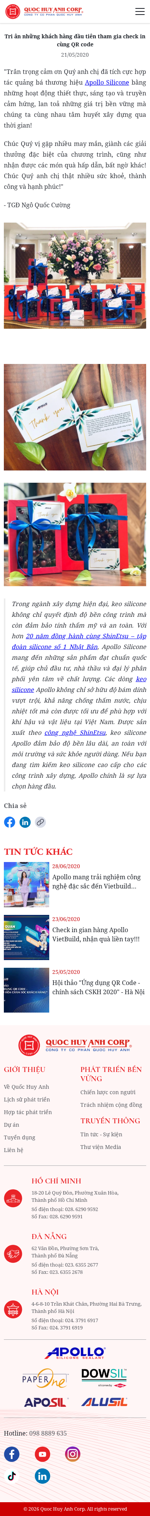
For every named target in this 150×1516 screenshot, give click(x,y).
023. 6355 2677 (81, 1264)
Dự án (11, 1124)
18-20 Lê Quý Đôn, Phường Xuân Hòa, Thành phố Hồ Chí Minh (75, 1196)
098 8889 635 (48, 1433)
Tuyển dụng (19, 1137)
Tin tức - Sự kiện (101, 1134)
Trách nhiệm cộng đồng (111, 1104)
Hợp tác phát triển (28, 1112)
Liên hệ (13, 1150)
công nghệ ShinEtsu (74, 732)
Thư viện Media (100, 1147)
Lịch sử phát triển (27, 1099)
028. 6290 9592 (81, 1209)
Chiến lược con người (107, 1092)
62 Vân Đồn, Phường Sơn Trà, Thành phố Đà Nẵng (65, 1252)
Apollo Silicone (107, 82)
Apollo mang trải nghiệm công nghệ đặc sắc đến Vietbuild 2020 (96, 886)
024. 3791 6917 (81, 1320)
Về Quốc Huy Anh (26, 1086)
